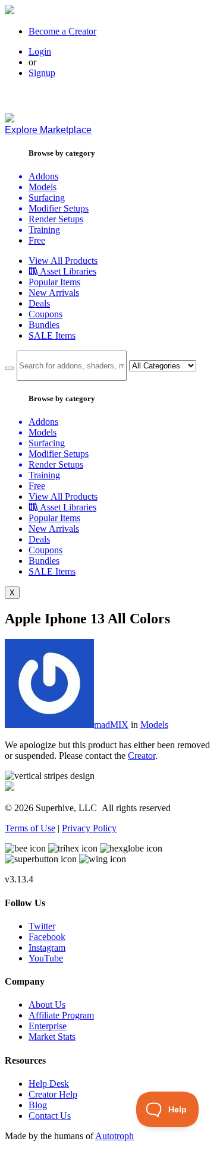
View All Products (63, 261)
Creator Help (53, 1094)
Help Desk (49, 1084)
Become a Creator (62, 31)
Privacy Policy (89, 828)
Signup (42, 73)
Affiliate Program (61, 1015)
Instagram (47, 947)
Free (37, 240)
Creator (141, 755)
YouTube (46, 958)
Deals (39, 303)
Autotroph (114, 1136)
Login (40, 51)
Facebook (47, 937)
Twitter (42, 926)
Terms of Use (30, 828)
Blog (38, 1105)
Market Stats (52, 1037)
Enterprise (48, 1026)
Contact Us (50, 1116)
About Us (47, 1004)
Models (154, 725)
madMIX (111, 725)
